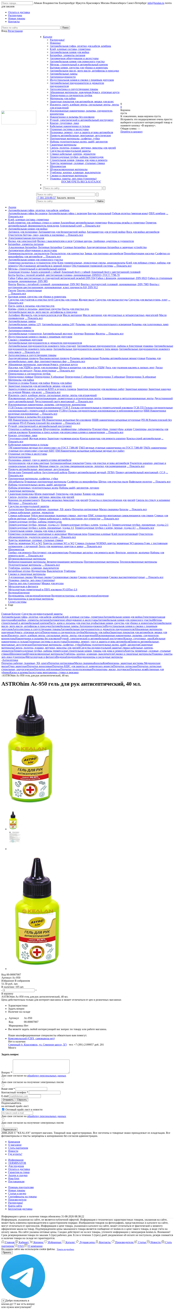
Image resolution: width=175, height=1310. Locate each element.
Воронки (89, 333)
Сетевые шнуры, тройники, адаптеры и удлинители (103, 241)
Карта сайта (15, 1205)
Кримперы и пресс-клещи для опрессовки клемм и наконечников (67, 432)
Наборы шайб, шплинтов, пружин (79, 487)
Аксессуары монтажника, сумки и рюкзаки (53, 672)
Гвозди (12, 290)
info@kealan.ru (155, 3)
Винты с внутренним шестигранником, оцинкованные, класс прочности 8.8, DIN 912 (83, 286)
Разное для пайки (40, 382)
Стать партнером (18, 1147)
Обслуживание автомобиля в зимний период (44, 265)
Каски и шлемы (19, 672)
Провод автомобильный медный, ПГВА (91, 472)
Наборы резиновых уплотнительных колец (33, 487)
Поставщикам (16, 1181)
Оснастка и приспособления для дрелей (112, 500)
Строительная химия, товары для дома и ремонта (78, 160)
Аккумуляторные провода (23, 358)
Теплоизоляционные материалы (138, 561)
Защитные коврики (136, 389)
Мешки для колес (32, 392)
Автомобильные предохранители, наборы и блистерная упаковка (115, 345)
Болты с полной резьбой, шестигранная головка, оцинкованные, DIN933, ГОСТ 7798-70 (68, 275)
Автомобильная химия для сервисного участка (77, 61)
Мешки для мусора (53, 583)
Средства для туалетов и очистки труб (31, 299)
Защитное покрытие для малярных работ (101, 389)
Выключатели (55, 571)
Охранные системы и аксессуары (69, 129)
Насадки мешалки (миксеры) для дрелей (64, 500)
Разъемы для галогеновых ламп (150, 324)
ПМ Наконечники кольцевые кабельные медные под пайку (90, 450)
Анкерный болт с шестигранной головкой (115, 271)
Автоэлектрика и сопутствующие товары (74, 89)
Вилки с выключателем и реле (55, 241)
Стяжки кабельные (19, 515)
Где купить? (15, 1154)
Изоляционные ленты (21, 398)
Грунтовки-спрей (18, 438)
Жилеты (100, 333)
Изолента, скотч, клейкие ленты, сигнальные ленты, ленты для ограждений (52, 395)
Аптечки (78, 333)
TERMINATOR (17, 1162)
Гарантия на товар (19, 1172)
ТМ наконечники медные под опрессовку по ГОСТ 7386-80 (43, 447)
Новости (13, 1151)
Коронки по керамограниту (24, 500)
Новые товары (16, 1190)
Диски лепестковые (44, 370)
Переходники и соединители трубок (71, 95)
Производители (17, 1199)
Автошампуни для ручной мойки (106, 231)
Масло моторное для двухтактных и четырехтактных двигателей (120, 315)
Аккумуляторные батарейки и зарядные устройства (116, 247)
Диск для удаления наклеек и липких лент (129, 367)
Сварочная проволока (21, 493)
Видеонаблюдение (19, 592)
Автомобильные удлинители (25, 333)
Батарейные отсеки (19, 571)
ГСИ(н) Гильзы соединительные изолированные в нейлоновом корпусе (101, 410)
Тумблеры (70, 571)
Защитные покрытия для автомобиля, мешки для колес (82, 101)
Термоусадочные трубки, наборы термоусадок (77, 157)
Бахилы (123, 509)
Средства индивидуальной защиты (70, 150)
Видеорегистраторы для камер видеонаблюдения (80, 595)
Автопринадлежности (63, 76)
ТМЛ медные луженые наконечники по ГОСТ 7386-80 (111, 447)
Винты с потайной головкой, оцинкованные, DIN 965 (48, 284)
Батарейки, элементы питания (67, 55)
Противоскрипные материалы (101, 561)
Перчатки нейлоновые (47, 669)
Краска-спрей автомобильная (143, 438)
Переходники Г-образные (80, 376)
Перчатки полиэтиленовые (76, 669)
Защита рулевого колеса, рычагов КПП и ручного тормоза (42, 389)
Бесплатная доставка (20, 1208)
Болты (12, 275)
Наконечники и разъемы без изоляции (72, 116)
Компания (14, 1141)
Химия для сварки (93, 493)
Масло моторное (72, 315)
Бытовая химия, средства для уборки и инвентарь (79, 67)
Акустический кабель (54, 472)
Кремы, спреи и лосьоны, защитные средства (34, 308)
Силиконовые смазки (64, 577)
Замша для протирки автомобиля (104, 253)
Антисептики (16, 509)
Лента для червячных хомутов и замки (60, 546)
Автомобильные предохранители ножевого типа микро (85, 349)
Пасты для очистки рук (75, 308)
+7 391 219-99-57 (46, 197)
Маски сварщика (109, 509)
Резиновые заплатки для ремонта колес (92, 552)
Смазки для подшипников (93, 577)
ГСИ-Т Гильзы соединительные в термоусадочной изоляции (97, 407)
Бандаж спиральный (99, 213)
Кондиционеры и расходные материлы (30, 598)
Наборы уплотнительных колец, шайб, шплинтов (79, 141)
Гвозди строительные (29, 290)
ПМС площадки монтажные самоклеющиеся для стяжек (121, 515)
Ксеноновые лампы (19, 327)
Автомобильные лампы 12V (24, 324)
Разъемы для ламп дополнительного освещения (103, 324)
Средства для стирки (66, 299)
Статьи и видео (17, 1193)
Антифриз (14, 315)
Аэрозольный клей (71, 225)
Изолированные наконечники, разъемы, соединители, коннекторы (47, 404)
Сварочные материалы (63, 144)
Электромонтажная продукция (26, 238)
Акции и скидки (18, 1175)
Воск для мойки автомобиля (142, 231)
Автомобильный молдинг (58, 333)
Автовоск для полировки (23, 231)
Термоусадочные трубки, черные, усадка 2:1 (34, 524)
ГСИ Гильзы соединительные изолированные (35, 407)
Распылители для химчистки (67, 253)
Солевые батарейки (74, 247)
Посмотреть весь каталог (81, 181)
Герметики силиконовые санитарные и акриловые (37, 534)
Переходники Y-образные (49, 376)
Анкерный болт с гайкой (75, 271)
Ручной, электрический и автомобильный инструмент (81, 120)
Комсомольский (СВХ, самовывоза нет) (31, 1038)
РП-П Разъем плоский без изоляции (41, 423)
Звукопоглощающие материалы (64, 561)
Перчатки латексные (125, 666)
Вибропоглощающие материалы (27, 561)
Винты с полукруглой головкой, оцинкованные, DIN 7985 (115, 284)
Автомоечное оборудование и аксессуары (74, 58)
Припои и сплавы (18, 382)
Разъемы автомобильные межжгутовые (122, 358)
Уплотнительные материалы (24, 564)
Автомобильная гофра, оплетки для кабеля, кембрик (80, 46)
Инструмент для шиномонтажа (50, 552)
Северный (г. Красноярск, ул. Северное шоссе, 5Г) (37, 1044)
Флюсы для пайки (61, 382)
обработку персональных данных (46, 1075)
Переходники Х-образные (141, 376)
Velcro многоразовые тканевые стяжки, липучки (59, 515)
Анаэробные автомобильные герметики (83, 222)
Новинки (55, 42)
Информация (15, 1159)
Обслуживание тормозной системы (92, 265)
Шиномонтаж (58, 166)
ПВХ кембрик (157, 213)
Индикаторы (38, 571)
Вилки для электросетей (22, 241)
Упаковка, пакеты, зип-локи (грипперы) (73, 178)
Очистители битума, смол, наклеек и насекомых (36, 234)
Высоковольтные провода (54, 358)
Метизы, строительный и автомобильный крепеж (79, 64)
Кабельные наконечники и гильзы (70, 126)
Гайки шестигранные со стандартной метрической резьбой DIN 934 (55, 278)
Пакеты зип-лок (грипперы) (24, 583)
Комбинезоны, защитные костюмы (123, 663)
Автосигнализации (19, 456)
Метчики (13, 503)
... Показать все (91, 225)
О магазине (15, 1144)
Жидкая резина (38, 438)
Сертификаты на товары (22, 1196)
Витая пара (14, 472)
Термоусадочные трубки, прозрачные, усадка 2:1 (140, 524)
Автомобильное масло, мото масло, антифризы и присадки (84, 70)
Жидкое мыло (87, 299)
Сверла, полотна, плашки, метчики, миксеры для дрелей (83, 147)
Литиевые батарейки (50, 247)
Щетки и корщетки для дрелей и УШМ (81, 367)
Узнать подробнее (65, 1249)
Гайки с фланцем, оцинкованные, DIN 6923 (121, 278)
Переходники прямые (20, 376)
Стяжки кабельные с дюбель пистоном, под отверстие (68, 518)
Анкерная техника (19, 271)
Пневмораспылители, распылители (29, 253)
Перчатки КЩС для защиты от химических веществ (82, 666)
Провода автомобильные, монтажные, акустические (80, 135)
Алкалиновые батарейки (22, 247)
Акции (12, 207)
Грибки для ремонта (20, 552)
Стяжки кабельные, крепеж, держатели (73, 153)
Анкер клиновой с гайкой (45, 271)
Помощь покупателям (21, 1187)
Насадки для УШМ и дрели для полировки (33, 367)
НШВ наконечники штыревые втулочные (116, 419)
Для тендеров (16, 1166)
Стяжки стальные (85, 543)
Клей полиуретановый (124, 534)
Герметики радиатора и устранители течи (32, 262)
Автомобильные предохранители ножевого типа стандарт (42, 345)
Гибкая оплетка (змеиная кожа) (130, 213)
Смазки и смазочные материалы (68, 175)
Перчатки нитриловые (85, 509)
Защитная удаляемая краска (63, 438)
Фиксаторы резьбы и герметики (126, 222)
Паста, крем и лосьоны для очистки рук (31, 305)
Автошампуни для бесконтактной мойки (62, 231)
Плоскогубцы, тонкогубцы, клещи (112, 429)
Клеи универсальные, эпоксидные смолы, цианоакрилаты (91, 262)
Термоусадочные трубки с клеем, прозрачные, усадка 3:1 (41, 527)
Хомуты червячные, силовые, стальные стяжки (77, 163)
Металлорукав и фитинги (23, 586)
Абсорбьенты (16, 481)
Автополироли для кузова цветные (28, 463)
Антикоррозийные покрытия (67, 463)
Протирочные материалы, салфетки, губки (75, 138)
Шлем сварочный (44, 493)
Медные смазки (42, 577)
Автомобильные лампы (63, 73)
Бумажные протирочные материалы (45, 481)
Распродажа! (57, 39)
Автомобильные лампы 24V (58, 324)
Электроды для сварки (69, 493)
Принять (7, 1252)
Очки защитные (17, 666)
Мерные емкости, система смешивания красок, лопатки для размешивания (82, 466)
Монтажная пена (77, 534)
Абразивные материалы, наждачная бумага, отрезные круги (84, 92)
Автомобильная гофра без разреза (28, 213)
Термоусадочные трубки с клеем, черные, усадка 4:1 (105, 527)
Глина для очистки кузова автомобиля (106, 463)
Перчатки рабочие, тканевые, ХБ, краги (48, 509)
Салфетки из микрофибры (82, 481)
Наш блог (13, 1178)
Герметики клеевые (99, 534)
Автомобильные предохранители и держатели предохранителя (45, 342)
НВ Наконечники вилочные (24, 419)
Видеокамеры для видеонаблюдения (29, 595)
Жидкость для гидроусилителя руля (41, 315)
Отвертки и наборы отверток (25, 429)
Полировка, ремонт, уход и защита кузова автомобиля (81, 132)
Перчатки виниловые (39, 666)
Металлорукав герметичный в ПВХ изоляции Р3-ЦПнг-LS (42, 589)
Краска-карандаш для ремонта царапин (103, 438)
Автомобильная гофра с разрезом (67, 213)
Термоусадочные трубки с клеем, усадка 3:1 (85, 524)
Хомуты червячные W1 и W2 (25, 543)
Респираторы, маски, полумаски (111, 669)
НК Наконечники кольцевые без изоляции (66, 419)
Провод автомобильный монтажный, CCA (140, 472)
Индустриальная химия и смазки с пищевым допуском (82, 79)
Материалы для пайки (63, 98)
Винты (12, 284)
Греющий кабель (31, 472)
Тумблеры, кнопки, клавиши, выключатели (75, 172)
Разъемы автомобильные (84, 358)
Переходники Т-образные (110, 376)
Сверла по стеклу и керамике (153, 500)
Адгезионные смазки (20, 577)
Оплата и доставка (19, 1169)
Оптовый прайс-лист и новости (24, 1109)
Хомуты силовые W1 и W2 (58, 543)
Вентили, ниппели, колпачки (133, 552)
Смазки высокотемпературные (127, 577)
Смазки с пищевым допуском (25, 339)
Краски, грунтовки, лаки (64, 123)
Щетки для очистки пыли (113, 481)
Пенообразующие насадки (139, 253)
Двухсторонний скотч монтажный (55, 401)
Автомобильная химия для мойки (69, 52)
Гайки (11, 278)
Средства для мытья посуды (111, 299)
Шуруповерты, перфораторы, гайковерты (67, 429)
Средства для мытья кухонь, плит (148, 299)
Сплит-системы (17, 601)
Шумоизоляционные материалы (69, 169)
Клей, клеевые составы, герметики (70, 49)
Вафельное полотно (140, 481)
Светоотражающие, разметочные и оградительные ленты (67, 398)
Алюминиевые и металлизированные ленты (128, 398)
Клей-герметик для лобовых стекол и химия (34, 222)
